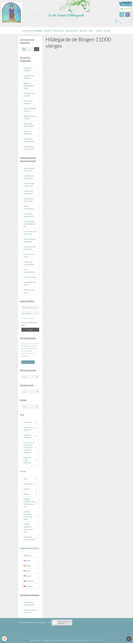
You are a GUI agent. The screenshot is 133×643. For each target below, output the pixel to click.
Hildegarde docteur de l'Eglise (30, 117)
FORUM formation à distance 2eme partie (30, 528)
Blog (90, 31)
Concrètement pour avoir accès (30, 611)
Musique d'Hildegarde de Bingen (29, 85)
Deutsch (28, 576)
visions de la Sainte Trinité (30, 283)
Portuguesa (29, 586)
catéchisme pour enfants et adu (29, 184)
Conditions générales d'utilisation (54, 640)
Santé (30, 478)
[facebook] (127, 14)
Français (28, 555)
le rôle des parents (30, 277)
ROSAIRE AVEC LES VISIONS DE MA (29, 223)
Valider (30, 330)
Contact (99, 31)
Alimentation (30, 484)
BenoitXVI (48, 31)
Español (28, 566)
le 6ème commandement (29, 207)
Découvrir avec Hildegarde (30, 428)
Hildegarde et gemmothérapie (29, 140)
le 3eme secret (58, 31)
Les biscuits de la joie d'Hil (29, 94)
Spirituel (30, 489)
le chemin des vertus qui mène (29, 263)
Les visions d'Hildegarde (30, 436)
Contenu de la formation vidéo (29, 603)
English (27, 560)
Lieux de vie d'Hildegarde (28, 132)
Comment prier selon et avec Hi (29, 147)
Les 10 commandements (29, 270)
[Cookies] (4, 638)
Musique (30, 494)
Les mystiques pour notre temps (30, 232)
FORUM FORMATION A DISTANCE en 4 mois (30, 502)
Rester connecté (29, 318)
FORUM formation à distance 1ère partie (30, 515)
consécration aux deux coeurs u (29, 169)
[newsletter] (62, 622)
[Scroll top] (128, 638)
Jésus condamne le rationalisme (30, 240)
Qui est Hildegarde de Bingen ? (30, 109)
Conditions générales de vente (78, 640)
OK (36, 49)
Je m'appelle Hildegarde (28, 69)
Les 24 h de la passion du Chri (29, 215)
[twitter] (121, 14)
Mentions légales (35, 640)
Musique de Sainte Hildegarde (30, 459)
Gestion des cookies (96, 640)
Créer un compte (25, 322)
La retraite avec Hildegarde (29, 76)
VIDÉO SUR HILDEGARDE (29, 124)
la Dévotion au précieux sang (28, 199)
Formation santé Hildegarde (32, 31)
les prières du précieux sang (28, 192)
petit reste (83, 31)
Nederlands (29, 581)
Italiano (28, 571)
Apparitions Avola (71, 31)
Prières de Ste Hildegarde (28, 102)
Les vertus (106, 31)
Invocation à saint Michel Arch (30, 247)
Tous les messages (28, 362)
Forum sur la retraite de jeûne (30, 538)
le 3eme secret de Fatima (29, 255)
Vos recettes (30, 422)
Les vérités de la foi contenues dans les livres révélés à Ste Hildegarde (30, 447)
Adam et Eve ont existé (29, 291)
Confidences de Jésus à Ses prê (29, 177)
